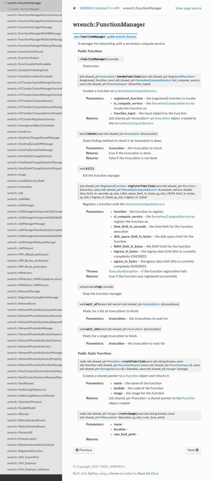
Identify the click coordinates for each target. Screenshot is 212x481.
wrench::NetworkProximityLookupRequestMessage (34, 322)
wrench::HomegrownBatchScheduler (30, 125)
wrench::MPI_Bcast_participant (27, 266)
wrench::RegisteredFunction (25, 451)
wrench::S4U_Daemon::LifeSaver (28, 469)
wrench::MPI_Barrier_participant (27, 260)
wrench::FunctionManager (24, 3)
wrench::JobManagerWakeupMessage (31, 242)
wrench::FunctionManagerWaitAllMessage (34, 33)
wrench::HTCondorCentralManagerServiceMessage (34, 88)
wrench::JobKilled (18, 199)
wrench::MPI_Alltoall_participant (27, 254)
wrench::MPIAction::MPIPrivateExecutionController (34, 279)
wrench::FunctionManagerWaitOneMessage (34, 39)
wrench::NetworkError (21, 303)
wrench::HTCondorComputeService (30, 100)
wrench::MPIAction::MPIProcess (28, 285)
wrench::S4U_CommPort (23, 457)
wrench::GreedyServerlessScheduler (30, 76)
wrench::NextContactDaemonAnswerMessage (34, 371)
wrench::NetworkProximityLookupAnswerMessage (34, 315)
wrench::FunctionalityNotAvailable (29, 64)
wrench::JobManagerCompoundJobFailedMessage (34, 217)
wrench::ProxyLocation (22, 438)
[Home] (74, 8)
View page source (188, 8)
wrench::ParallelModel (21, 408)
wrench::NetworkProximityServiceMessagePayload (34, 352)
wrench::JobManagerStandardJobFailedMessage (34, 236)
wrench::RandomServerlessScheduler (30, 444)
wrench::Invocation (19, 186)
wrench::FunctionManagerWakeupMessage (34, 45)
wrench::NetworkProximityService (29, 346)
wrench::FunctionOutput (23, 58)
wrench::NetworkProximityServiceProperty (34, 359)
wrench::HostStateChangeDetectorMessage (34, 162)
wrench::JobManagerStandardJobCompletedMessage (34, 230)
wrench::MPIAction (19, 273)
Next (192, 450)
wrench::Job (15, 193)
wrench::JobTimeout (20, 248)
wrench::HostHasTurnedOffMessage (30, 144)
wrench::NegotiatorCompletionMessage (32, 297)
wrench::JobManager (20, 205)
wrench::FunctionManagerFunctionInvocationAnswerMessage (34, 15)
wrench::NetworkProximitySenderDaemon (34, 340)
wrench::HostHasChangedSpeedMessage (33, 137)
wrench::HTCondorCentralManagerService (34, 82)
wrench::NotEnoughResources (26, 389)
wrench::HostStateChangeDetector (29, 156)
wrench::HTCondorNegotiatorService (31, 119)
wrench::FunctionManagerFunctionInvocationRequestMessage (34, 21)
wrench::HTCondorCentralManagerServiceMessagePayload (34, 94)
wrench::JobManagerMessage (26, 223)
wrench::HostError (19, 131)
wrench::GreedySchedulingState (27, 70)
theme (114, 473)
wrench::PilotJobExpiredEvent (26, 420)
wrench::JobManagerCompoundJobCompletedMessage (34, 211)
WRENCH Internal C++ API (99, 8)
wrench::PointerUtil (19, 432)
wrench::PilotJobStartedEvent (26, 426)
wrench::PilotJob (18, 414)
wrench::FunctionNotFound (25, 51)
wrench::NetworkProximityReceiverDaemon (34, 334)
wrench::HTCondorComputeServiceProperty (34, 113)
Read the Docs (148, 473)
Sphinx (93, 473)
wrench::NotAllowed (20, 383)
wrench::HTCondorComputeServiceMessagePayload (34, 107)
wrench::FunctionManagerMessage (29, 27)
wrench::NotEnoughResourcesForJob (31, 395)
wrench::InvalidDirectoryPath (26, 180)
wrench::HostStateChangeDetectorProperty (34, 168)
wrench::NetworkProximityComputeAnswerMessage (34, 309)
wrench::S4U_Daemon (21, 463)
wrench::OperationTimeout (24, 401)
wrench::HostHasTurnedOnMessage (30, 150)
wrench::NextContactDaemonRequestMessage (34, 377)
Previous (85, 450)
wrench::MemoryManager (23, 291)
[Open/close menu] (5, 3)
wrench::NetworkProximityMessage (30, 328)
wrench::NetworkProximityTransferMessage (34, 365)
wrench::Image (16, 174)
